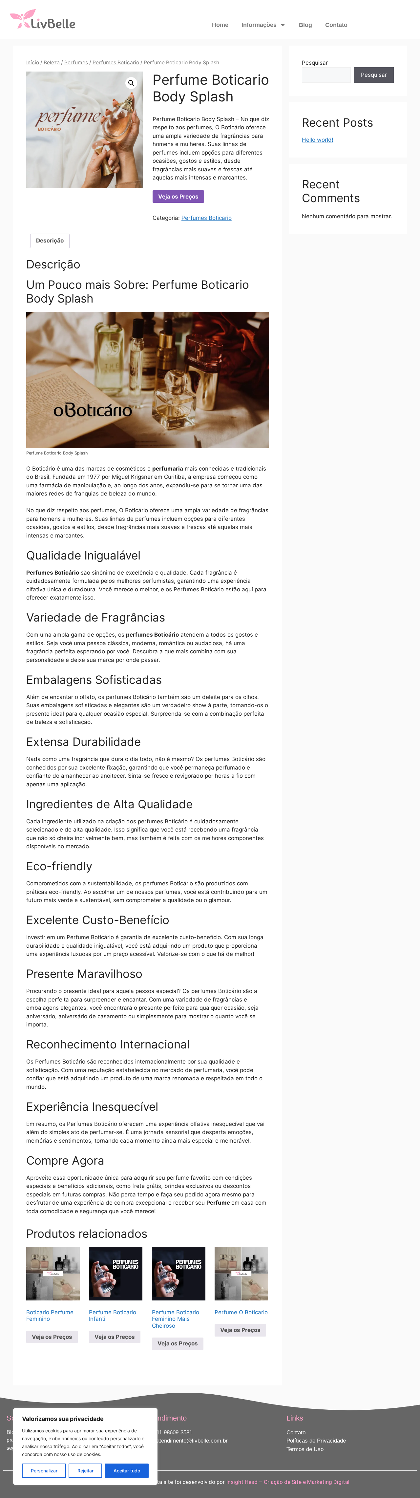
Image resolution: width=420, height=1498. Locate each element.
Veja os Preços (178, 196)
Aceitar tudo (127, 1470)
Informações (259, 25)
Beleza (52, 62)
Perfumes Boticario (116, 62)
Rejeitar (85, 1470)
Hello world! (317, 140)
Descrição (50, 240)
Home (220, 25)
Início (32, 62)
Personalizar (44, 1470)
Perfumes (76, 62)
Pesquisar (315, 62)
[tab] (50, 241)
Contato (336, 25)
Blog (305, 25)
